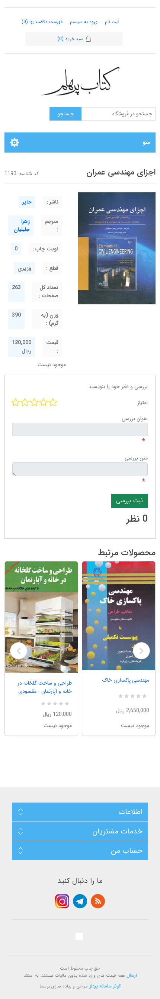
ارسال (132, 975)
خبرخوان (98, 901)
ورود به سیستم (83, 21)
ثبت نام (112, 21)
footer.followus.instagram (62, 901)
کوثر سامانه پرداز (105, 986)
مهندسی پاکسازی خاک (125, 680)
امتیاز (142, 402)
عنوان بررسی (135, 418)
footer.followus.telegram (80, 901)
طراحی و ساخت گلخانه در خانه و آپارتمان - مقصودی (44, 687)
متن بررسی (136, 458)
